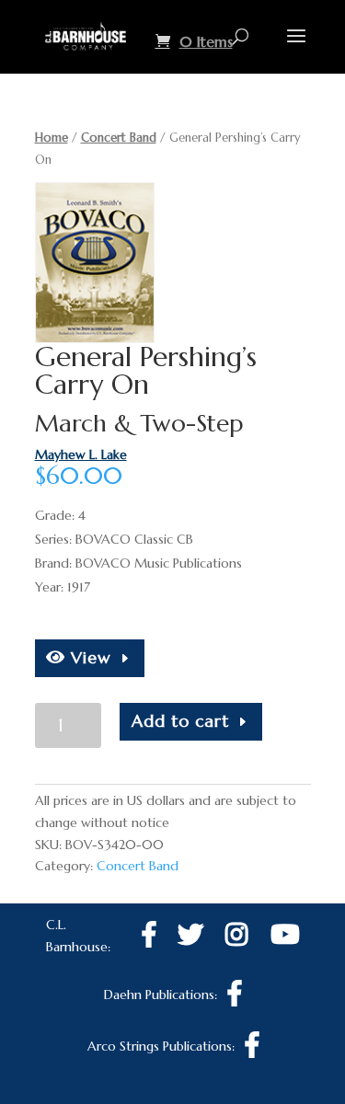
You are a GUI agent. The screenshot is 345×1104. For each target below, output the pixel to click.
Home (51, 137)
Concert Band (118, 137)
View (88, 657)
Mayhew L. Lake (81, 454)
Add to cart (180, 720)
